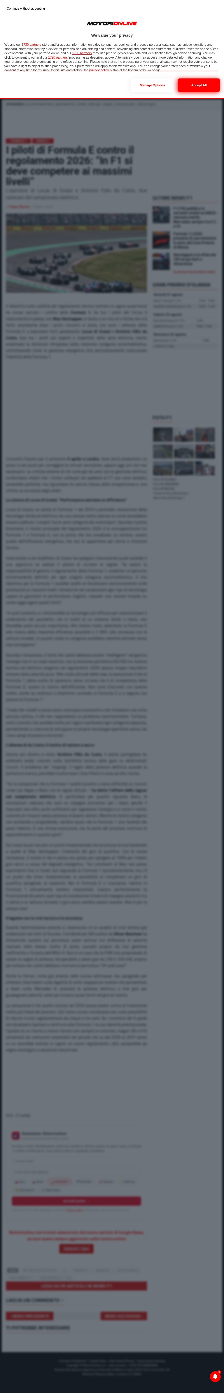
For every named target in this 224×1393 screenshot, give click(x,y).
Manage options (152, 85)
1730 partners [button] (31, 44)
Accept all (199, 85)
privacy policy (99, 70)
